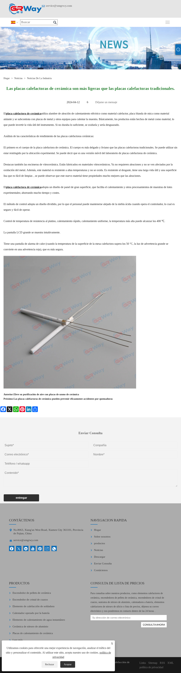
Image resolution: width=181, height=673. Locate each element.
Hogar (7, 78)
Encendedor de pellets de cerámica (32, 592)
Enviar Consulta (103, 563)
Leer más (18, 640)
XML (170, 662)
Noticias (18, 78)
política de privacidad (151, 667)
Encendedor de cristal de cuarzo (30, 599)
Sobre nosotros (102, 536)
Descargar (99, 556)
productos (99, 543)
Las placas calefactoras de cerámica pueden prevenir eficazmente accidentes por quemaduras (63, 399)
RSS (162, 662)
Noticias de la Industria (39, 78)
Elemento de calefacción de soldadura (33, 606)
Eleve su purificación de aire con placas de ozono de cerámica (46, 394)
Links (142, 662)
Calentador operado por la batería (31, 613)
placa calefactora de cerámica (23, 113)
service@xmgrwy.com (59, 5)
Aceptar (68, 664)
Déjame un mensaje (106, 102)
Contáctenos (101, 570)
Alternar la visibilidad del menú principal (167, 22)
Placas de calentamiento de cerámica (33, 633)
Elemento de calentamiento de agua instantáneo (39, 619)
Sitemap (152, 662)
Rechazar (49, 664)
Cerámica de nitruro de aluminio (30, 626)
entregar (21, 497)
